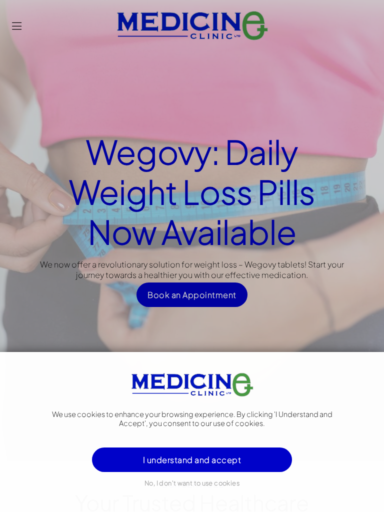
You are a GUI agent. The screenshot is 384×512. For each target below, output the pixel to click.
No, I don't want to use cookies (192, 483)
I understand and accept (192, 459)
